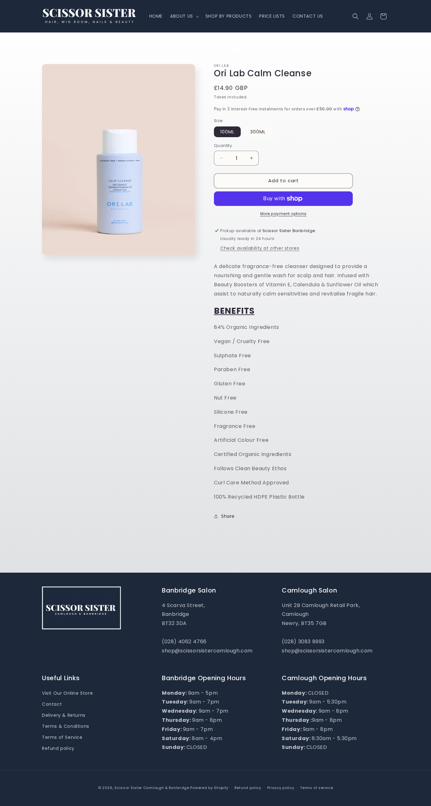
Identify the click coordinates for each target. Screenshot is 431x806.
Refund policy (58, 748)
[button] (184, 16)
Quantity (223, 146)
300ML (258, 132)
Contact (52, 704)
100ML (227, 132)
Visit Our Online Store (67, 693)
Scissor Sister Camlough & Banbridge (152, 787)
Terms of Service (62, 737)
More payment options (283, 213)
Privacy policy (280, 787)
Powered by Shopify (209, 787)
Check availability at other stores (259, 248)
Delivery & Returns (64, 715)
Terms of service (316, 787)
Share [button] (228, 516)
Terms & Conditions (65, 726)
